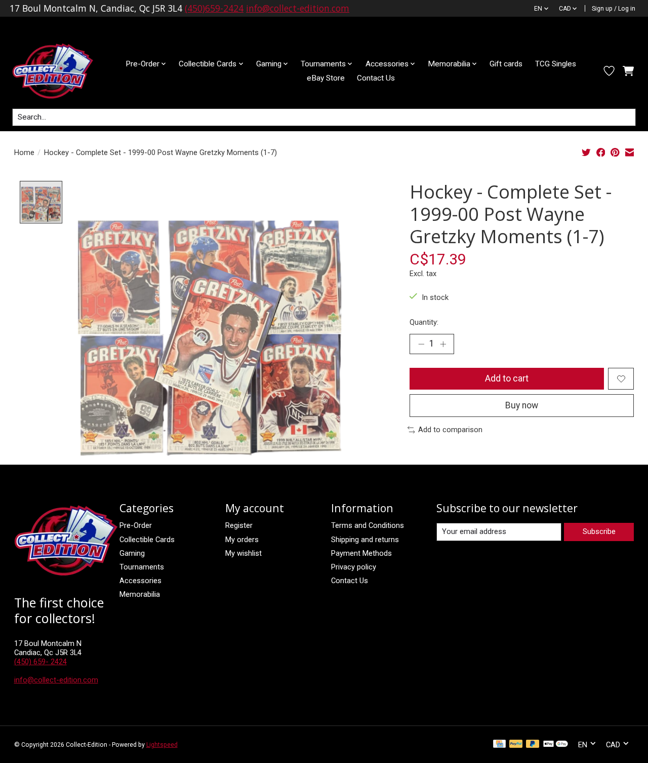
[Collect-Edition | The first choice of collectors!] (60, 71)
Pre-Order (135, 525)
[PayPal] (515, 744)
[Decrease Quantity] (421, 344)
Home (24, 152)
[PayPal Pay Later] (532, 744)
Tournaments (141, 566)
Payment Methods (361, 553)
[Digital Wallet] (555, 744)
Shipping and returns (365, 539)
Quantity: (424, 322)
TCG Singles (555, 63)
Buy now (521, 405)
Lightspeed (162, 744)
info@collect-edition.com (297, 8)
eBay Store (326, 78)
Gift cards (506, 63)
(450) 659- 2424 (40, 661)
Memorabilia (139, 594)
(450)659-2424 (214, 8)
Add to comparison (450, 429)
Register (239, 525)
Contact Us (376, 78)
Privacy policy (353, 566)
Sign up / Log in (613, 8)
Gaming (132, 553)
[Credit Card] (499, 744)
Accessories (140, 580)
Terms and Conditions (367, 525)
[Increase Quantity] (443, 344)
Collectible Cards (147, 539)
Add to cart (507, 378)
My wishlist (243, 553)
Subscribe (599, 531)
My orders (242, 539)
